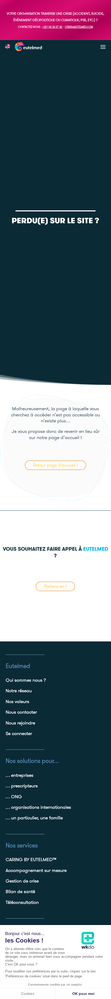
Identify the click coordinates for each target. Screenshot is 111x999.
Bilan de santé (20, 891)
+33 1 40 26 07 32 (52, 27)
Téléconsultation (22, 902)
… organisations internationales (38, 807)
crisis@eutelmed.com (79, 27)
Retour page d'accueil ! (55, 465)
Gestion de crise (22, 881)
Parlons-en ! (55, 586)
